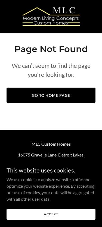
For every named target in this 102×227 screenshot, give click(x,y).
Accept (51, 214)
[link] (51, 16)
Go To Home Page (51, 95)
